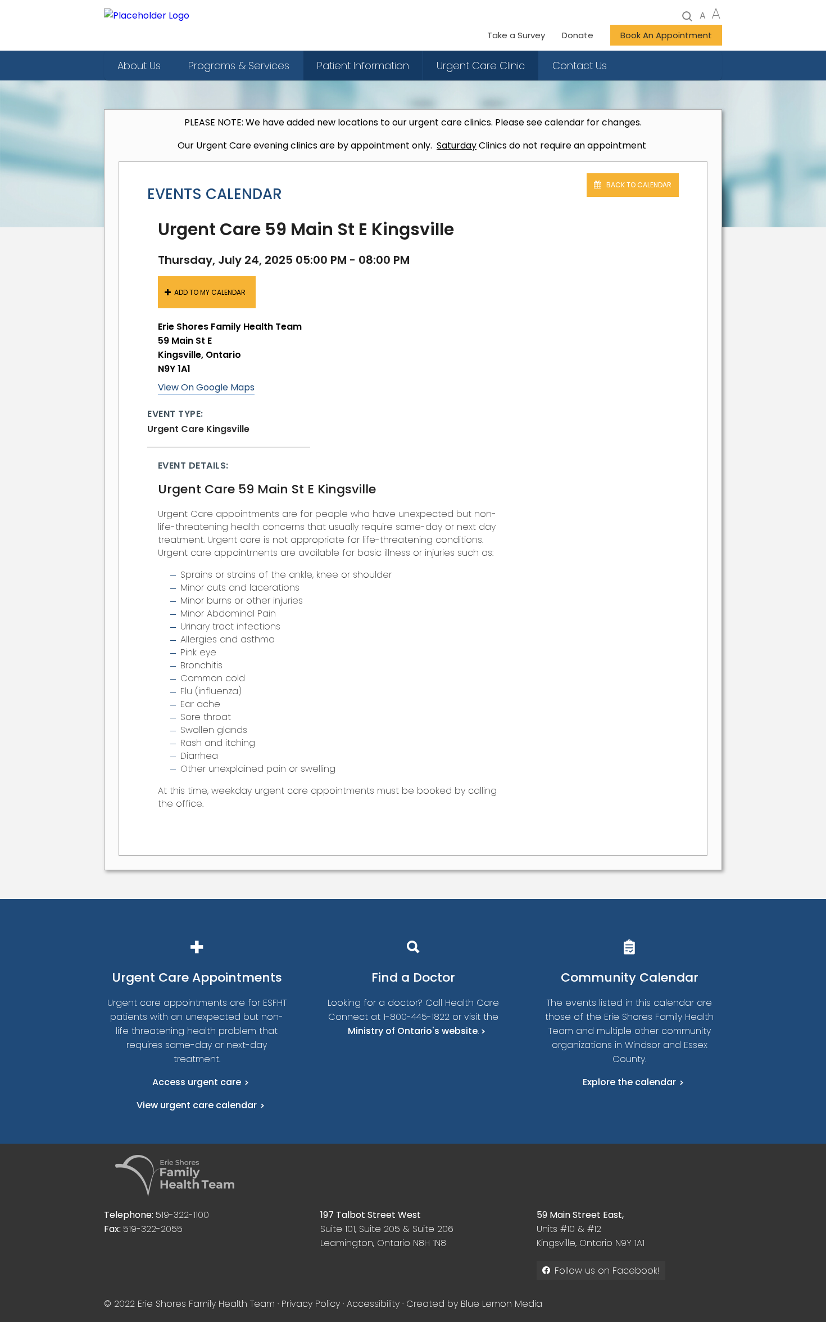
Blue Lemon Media (501, 1303)
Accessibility (373, 1303)
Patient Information (363, 66)
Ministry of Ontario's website (413, 1030)
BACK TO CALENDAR (638, 185)
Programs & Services (238, 66)
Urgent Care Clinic (481, 66)
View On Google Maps (206, 387)
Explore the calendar (629, 1082)
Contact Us (579, 66)
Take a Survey (516, 35)
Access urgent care (196, 1082)
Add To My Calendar (210, 292)
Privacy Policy (311, 1303)
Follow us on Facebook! (607, 1270)
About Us (139, 66)
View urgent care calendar (197, 1105)
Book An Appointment (666, 35)
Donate (577, 35)
